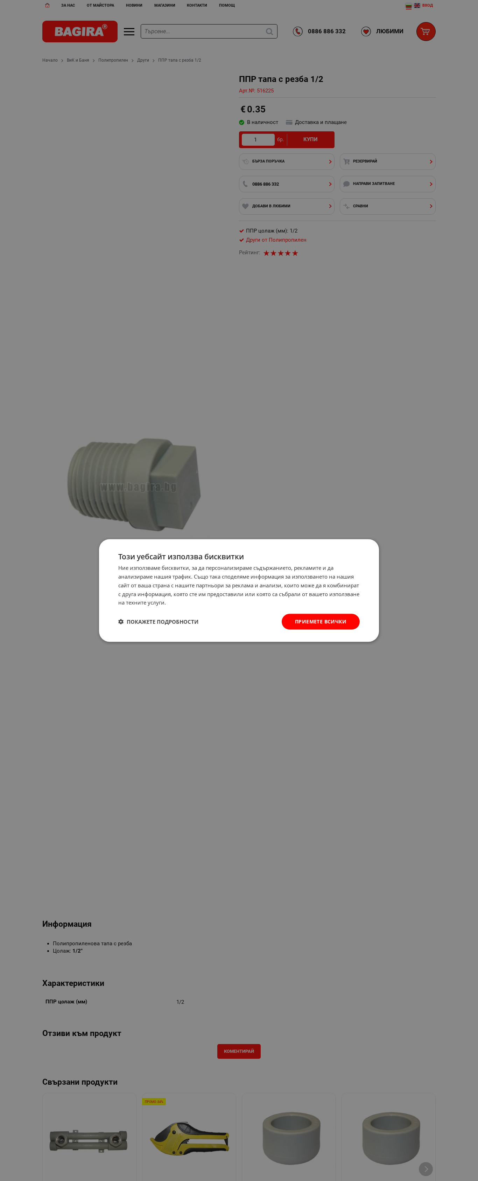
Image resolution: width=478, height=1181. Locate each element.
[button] (158, 622)
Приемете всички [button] (320, 621)
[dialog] (239, 590)
